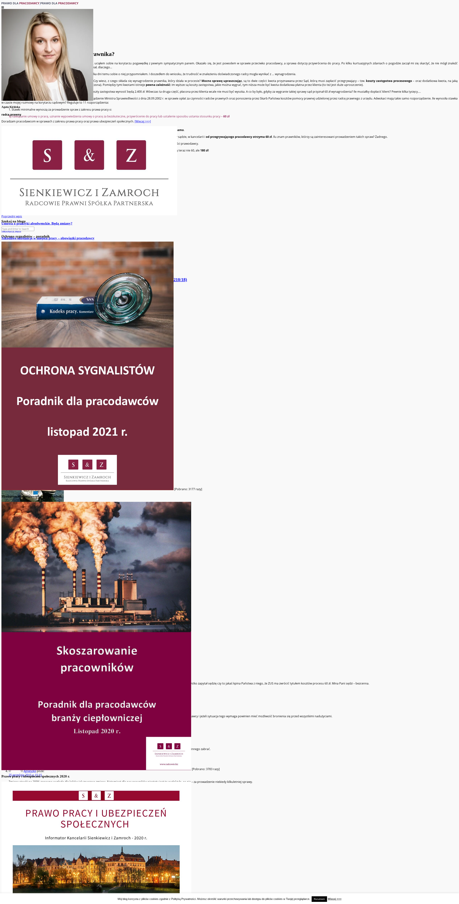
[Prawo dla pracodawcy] (40, 3)
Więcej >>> (335, 898)
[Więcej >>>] (143, 121)
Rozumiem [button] (319, 899)
